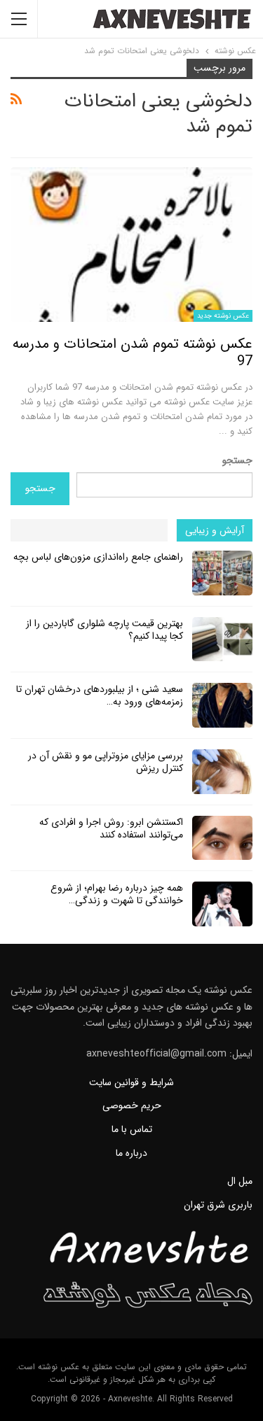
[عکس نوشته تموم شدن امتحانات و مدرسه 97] (131, 244)
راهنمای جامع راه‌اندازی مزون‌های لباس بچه (98, 557)
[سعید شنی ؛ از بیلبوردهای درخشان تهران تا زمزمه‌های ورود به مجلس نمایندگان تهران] (222, 705)
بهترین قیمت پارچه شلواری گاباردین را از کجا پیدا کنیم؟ (104, 630)
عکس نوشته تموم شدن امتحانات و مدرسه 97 (132, 352)
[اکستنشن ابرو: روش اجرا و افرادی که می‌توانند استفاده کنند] (222, 838)
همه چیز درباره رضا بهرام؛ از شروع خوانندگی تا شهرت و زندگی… (116, 894)
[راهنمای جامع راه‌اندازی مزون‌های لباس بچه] (222, 573)
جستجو (237, 460)
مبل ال (239, 1181)
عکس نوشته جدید (223, 316)
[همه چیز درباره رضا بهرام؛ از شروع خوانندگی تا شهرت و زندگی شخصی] (222, 904)
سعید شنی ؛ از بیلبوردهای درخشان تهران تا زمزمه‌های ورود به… (99, 695)
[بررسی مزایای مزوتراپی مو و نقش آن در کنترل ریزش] (222, 771)
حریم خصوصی (131, 1105)
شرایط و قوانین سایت (131, 1082)
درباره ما (131, 1153)
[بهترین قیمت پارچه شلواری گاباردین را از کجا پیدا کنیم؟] (222, 639)
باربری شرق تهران (218, 1205)
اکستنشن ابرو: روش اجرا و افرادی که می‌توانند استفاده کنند (111, 828)
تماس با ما (132, 1129)
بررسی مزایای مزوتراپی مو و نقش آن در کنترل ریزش (105, 762)
